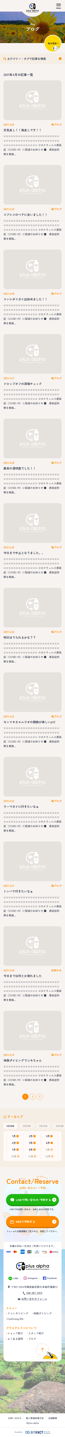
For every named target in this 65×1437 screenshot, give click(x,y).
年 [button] (10, 1126)
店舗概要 (52, 1418)
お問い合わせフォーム (34, 1299)
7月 (14, 1149)
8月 (31, 1149)
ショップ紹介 (15, 1333)
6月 (48, 1143)
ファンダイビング (17, 1313)
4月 (14, 1143)
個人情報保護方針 (35, 1418)
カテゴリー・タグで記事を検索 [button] (26, 59)
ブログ (32, 1339)
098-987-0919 (34, 1293)
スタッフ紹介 (36, 1333)
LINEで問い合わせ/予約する (33, 1200)
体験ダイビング (42, 1313)
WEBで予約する (25, 1221)
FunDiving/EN (15, 1319)
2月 (31, 1136)
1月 (14, 1136)
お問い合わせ (14, 1418)
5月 (31, 1143)
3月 (48, 1136)
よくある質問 (15, 1339)
